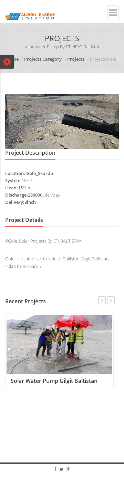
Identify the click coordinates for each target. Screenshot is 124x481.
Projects (75, 59)
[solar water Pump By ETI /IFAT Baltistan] (62, 121)
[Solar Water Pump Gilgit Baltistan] (59, 344)
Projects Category (43, 59)
